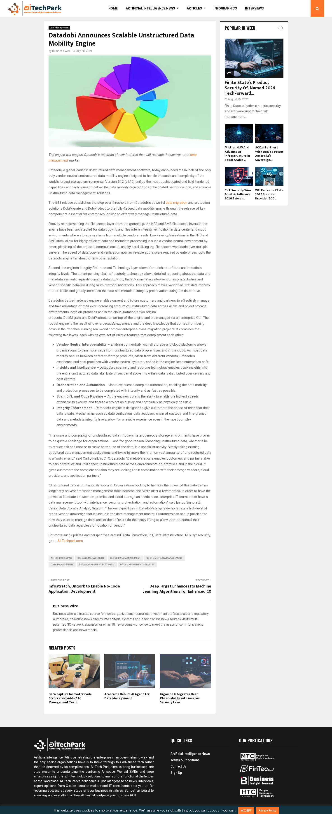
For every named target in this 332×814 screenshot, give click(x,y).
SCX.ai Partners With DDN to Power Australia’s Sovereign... (269, 153)
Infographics (225, 8)
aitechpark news (61, 558)
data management (62, 564)
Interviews (254, 8)
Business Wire (61, 51)
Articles (194, 8)
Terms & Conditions (185, 760)
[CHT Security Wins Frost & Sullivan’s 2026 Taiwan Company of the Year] (239, 176)
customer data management (164, 558)
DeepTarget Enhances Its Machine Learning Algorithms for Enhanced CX (177, 589)
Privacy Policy (267, 810)
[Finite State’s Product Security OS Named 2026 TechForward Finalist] (254, 58)
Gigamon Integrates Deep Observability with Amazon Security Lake (180, 698)
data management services (137, 564)
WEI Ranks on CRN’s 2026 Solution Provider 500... (269, 194)
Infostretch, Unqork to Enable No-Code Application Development (84, 589)
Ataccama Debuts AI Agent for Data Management (127, 696)
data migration (177, 203)
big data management (90, 558)
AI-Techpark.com (70, 541)
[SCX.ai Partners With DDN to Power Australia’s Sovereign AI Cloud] (269, 133)
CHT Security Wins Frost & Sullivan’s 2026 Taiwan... (238, 194)
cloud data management (125, 558)
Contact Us (178, 766)
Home (113, 8)
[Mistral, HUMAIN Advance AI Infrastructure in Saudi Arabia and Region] (239, 133)
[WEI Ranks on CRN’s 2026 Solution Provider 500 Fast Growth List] (269, 176)
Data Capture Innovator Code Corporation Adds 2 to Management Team (70, 698)
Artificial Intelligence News (150, 8)
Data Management (59, 27)
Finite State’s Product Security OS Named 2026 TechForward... (250, 88)
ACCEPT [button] (246, 810)
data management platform (97, 564)
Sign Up (176, 773)
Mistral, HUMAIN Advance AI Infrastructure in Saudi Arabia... (237, 153)
